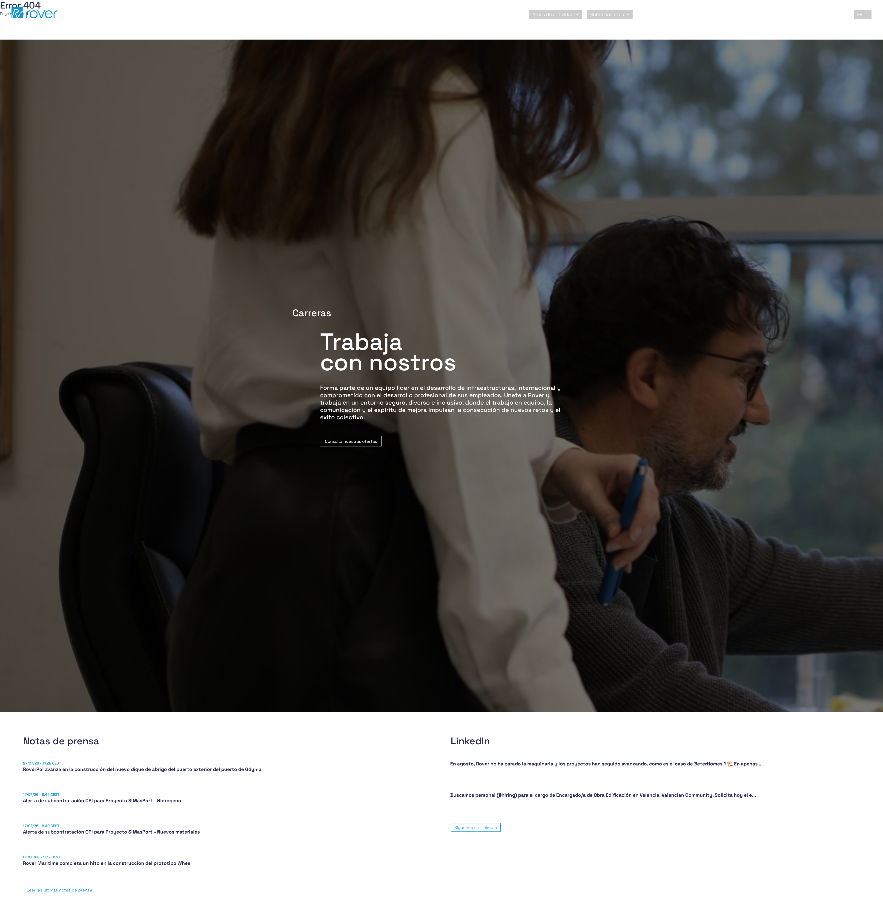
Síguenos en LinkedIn (475, 827)
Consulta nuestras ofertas (351, 441)
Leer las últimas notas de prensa (59, 890)
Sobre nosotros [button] (607, 14)
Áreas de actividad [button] (553, 14)
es (860, 14)
